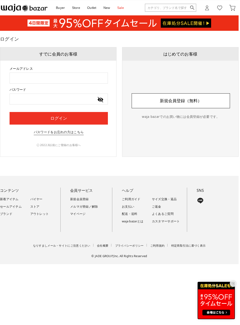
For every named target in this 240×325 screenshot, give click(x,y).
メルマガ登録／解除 (84, 206)
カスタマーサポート (166, 221)
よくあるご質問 (163, 214)
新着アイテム (9, 199)
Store (76, 8)
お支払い (128, 206)
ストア (35, 206)
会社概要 (102, 246)
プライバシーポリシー (129, 246)
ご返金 (156, 206)
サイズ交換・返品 (164, 199)
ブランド (6, 214)
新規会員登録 (79, 199)
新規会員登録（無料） (181, 100)
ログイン (58, 118)
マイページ (78, 214)
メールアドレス (21, 68)
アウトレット (39, 214)
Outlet (91, 8)
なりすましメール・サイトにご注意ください (61, 246)
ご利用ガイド (131, 199)
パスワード (18, 89)
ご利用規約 (157, 246)
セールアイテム (11, 206)
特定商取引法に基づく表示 (188, 246)
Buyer (60, 8)
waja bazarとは (133, 221)
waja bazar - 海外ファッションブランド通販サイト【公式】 (24, 7)
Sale (120, 8)
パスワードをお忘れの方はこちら (59, 132)
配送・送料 (129, 214)
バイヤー (36, 199)
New (106, 8)
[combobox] (59, 78)
